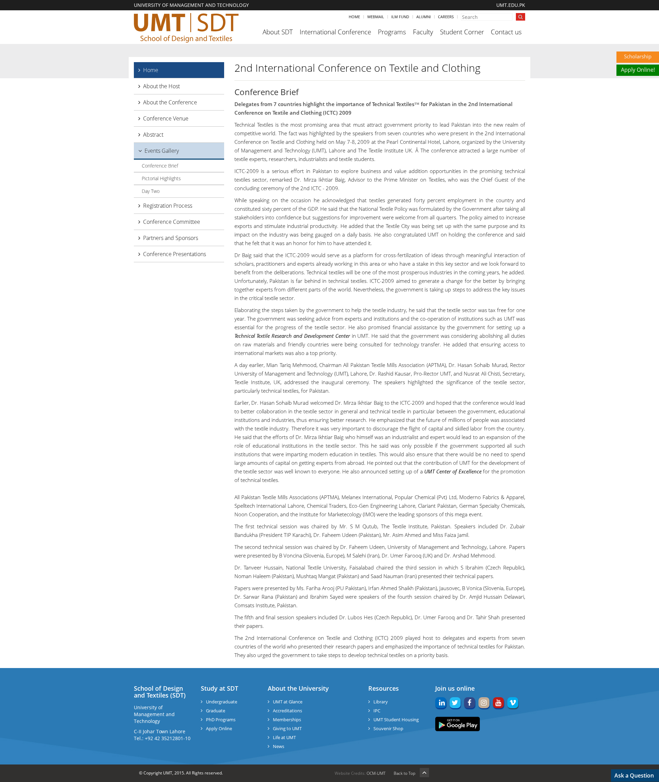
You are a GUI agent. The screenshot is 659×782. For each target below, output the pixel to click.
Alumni (423, 16)
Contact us (506, 31)
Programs (392, 31)
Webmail (375, 16)
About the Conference (170, 102)
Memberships (287, 719)
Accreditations (287, 711)
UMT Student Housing (396, 719)
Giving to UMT (287, 728)
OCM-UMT (376, 773)
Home (354, 16)
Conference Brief (160, 165)
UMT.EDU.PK (510, 5)
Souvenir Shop (388, 728)
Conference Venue (165, 118)
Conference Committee (171, 222)
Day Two (151, 191)
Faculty (423, 31)
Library (380, 702)
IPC (376, 711)
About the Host (161, 86)
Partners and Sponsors (170, 238)
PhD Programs (220, 719)
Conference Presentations (174, 254)
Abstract (153, 134)
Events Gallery (161, 150)
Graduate (215, 711)
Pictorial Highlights (161, 178)
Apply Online (219, 728)
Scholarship (637, 56)
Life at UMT (284, 737)
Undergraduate (221, 702)
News (278, 746)
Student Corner (462, 31)
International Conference (335, 31)
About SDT (278, 31)
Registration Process (167, 205)
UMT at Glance (287, 702)
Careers (446, 16)
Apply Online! (638, 69)
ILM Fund (400, 16)
